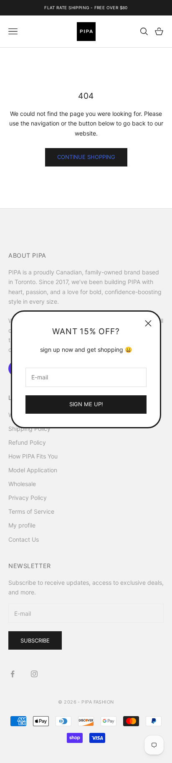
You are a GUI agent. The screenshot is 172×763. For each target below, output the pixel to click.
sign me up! (86, 404)
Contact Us (23, 539)
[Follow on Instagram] (34, 674)
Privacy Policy (27, 497)
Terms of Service (31, 511)
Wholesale (22, 483)
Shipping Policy (29, 428)
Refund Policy (27, 442)
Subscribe (35, 640)
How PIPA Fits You (33, 456)
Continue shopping (86, 157)
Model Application (32, 470)
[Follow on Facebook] (12, 674)
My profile (21, 525)
